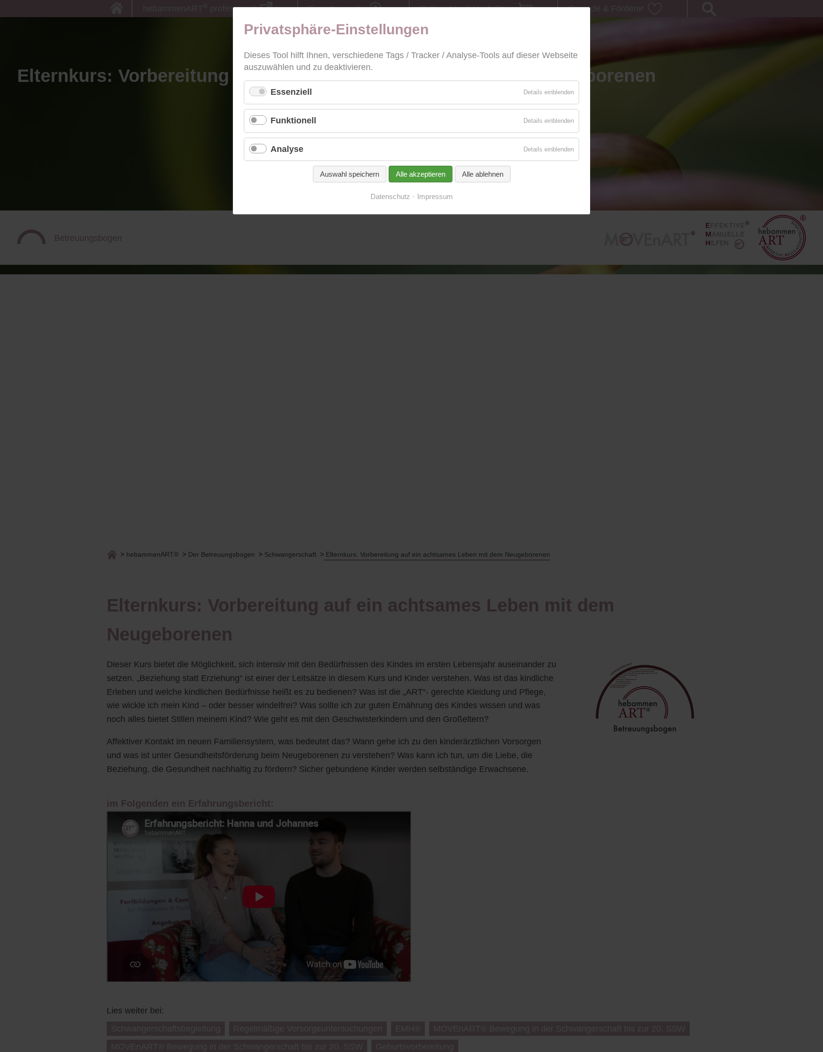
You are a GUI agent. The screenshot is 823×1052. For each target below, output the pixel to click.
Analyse (287, 149)
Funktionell (293, 120)
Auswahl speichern (349, 174)
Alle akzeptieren (420, 174)
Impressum (435, 196)
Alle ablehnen (482, 174)
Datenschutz (390, 196)
